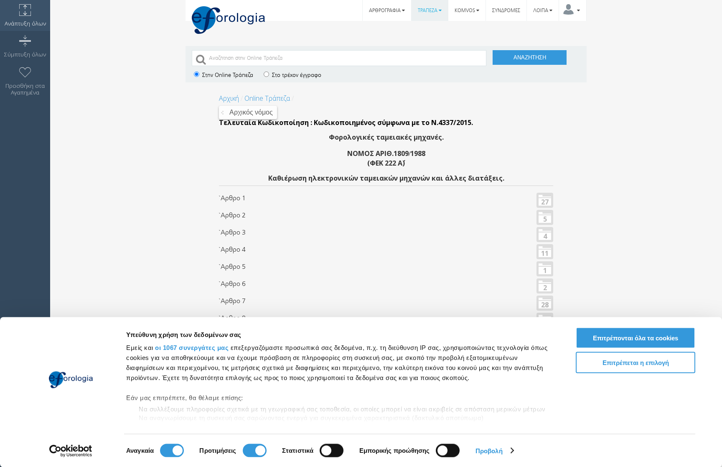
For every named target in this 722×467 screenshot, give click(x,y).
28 (545, 304)
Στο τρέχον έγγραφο (295, 75)
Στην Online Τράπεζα (227, 75)
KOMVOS (465, 10)
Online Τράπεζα (267, 98)
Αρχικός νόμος (251, 112)
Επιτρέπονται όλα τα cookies (635, 338)
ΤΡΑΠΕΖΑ (428, 10)
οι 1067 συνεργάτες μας (192, 347)
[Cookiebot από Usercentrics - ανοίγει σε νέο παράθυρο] (70, 450)
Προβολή (489, 450)
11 (545, 253)
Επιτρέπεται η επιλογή (636, 362)
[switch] (255, 450)
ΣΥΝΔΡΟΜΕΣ (506, 10)
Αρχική (229, 98)
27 (545, 201)
